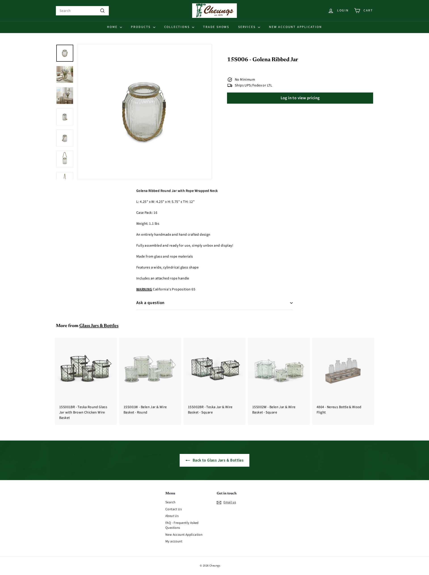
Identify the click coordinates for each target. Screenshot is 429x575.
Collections (177, 27)
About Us (172, 516)
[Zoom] (144, 111)
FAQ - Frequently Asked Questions (182, 525)
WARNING (144, 289)
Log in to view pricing (300, 98)
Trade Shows (216, 27)
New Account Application (295, 27)
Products (141, 27)
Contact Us (173, 509)
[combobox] (82, 10)
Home (113, 27)
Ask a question (150, 303)
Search (170, 502)
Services (247, 27)
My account (173, 541)
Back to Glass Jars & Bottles (218, 460)
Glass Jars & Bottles (98, 326)
